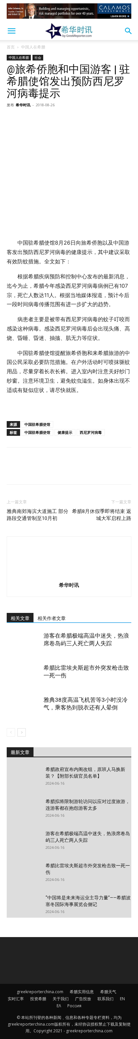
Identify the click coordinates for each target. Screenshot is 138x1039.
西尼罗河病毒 (91, 432)
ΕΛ (59, 1006)
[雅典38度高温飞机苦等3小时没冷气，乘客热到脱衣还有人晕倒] (23, 707)
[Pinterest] (44, 120)
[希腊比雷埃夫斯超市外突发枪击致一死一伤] (23, 675)
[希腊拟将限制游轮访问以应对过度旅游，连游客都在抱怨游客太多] (23, 809)
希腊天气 (108, 992)
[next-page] (21, 732)
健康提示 (65, 432)
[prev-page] (11, 732)
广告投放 (83, 999)
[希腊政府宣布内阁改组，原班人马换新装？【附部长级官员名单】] (23, 777)
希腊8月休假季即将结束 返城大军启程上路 (101, 514)
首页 (11, 47)
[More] (75, 120)
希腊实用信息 (82, 992)
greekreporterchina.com (40, 992)
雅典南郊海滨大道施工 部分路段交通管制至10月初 (37, 514)
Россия (74, 1006)
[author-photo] (69, 575)
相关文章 (20, 618)
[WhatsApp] (59, 120)
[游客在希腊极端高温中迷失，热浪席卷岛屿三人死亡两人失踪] (23, 643)
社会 (37, 57)
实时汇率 (16, 999)
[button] (11, 31)
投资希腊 (38, 999)
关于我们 (61, 999)
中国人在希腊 (33, 47)
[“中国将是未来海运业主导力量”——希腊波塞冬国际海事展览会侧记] (23, 906)
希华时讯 (23, 104)
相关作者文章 (52, 618)
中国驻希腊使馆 (37, 424)
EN (122, 999)
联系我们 (105, 999)
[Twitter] (29, 120)
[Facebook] (13, 120)
